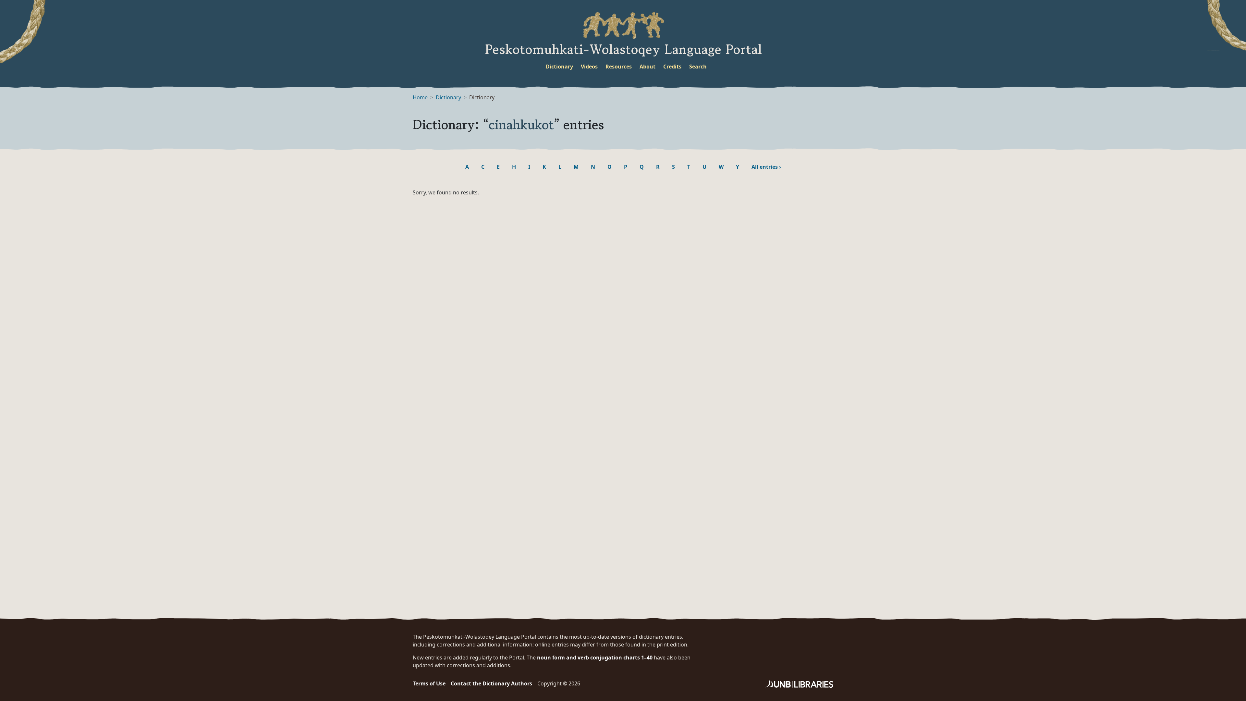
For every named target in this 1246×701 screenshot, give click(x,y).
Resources (618, 66)
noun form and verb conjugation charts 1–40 (595, 657)
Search (698, 66)
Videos (589, 66)
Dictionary (559, 66)
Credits (672, 66)
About (647, 66)
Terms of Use (429, 683)
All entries (766, 166)
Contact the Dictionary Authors (491, 683)
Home (420, 97)
